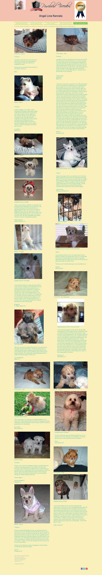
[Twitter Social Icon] (84, 569)
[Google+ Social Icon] (87, 569)
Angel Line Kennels (50, 16)
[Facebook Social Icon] (82, 569)
